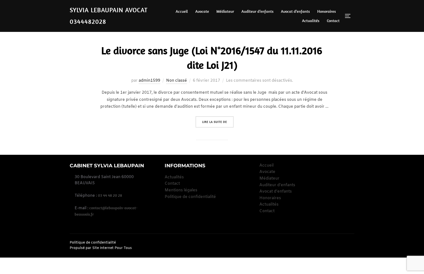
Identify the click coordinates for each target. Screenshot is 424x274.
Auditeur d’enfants (257, 11)
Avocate (202, 11)
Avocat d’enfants (295, 11)
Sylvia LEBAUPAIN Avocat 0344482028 (109, 16)
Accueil (182, 11)
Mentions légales (181, 190)
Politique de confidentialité (190, 196)
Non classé (176, 80)
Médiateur (225, 11)
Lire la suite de (218, 122)
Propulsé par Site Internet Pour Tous (101, 248)
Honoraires (326, 11)
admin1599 (149, 80)
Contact (333, 20)
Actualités (310, 20)
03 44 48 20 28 (110, 195)
